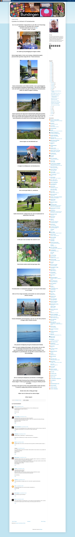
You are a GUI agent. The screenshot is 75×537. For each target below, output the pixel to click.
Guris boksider (52, 177)
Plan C (51, 357)
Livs (51, 311)
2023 (51, 66)
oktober (52, 85)
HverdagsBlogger (53, 174)
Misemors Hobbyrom (53, 301)
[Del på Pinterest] (28, 400)
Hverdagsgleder (53, 250)
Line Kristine (52, 125)
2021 (51, 69)
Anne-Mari (52, 155)
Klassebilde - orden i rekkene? (54, 257)
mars (52, 110)
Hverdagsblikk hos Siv (54, 288)
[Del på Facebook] (27, 400)
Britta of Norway (53, 356)
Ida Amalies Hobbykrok (54, 221)
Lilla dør (51, 130)
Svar (15, 413)
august (52, 88)
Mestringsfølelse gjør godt (54, 180)
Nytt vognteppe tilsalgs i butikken (55, 359)
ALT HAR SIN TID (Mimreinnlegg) (55, 133)
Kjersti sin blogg (53, 237)
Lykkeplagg (52, 239)
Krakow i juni (52, 220)
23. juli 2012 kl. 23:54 (20, 499)
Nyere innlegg (14, 521)
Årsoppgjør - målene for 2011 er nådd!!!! (56, 362)
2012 (51, 81)
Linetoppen (52, 229)
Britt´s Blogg (52, 232)
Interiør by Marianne (53, 351)
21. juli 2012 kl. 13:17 (21, 479)
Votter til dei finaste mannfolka (54, 317)
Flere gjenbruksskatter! (53, 141)
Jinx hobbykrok (53, 380)
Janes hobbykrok (53, 283)
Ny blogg (51, 253)
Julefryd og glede (53, 385)
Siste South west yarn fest (54, 124)
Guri (15, 485)
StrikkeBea (52, 339)
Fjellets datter (17, 457)
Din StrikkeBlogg (53, 255)
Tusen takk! (52, 367)
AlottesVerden (52, 186)
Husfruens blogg (53, 259)
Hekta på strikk (53, 326)
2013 (51, 80)
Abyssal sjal (52, 320)
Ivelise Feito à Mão (53, 189)
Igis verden (52, 371)
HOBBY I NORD (53, 306)
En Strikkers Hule (53, 373)
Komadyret (52, 123)
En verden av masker (54, 348)
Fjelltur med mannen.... (53, 270)
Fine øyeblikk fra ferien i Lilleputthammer (56, 248)
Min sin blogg (52, 366)
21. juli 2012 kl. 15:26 (19, 485)
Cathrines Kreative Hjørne (54, 119)
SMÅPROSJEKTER (54, 99)
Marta (15, 499)
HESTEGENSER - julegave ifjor (54, 151)
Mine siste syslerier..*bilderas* (54, 344)
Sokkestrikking (52, 195)
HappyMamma (52, 343)
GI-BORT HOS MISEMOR (55, 103)
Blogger (41, 529)
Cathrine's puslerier (53, 387)
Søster (51, 175)
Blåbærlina (52, 334)
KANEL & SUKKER (53, 369)
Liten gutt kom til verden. (53, 222)
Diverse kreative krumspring (54, 126)
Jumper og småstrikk (53, 154)
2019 (51, 72)
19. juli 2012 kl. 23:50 (24, 426)
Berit (15, 406)
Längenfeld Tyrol (52, 200)
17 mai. (51, 230)
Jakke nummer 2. (52, 307)
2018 (51, 73)
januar (52, 113)
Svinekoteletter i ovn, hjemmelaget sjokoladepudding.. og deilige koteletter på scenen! (56, 324)
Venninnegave (52, 240)
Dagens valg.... (52, 349)
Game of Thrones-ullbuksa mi (54, 192)
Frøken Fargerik (53, 234)
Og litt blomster (52, 297)
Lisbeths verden (53, 148)
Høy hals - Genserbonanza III (54, 235)
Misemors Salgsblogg (54, 314)
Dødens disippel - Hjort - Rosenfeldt (55, 178)
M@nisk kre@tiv (53, 296)
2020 (51, 70)
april (52, 109)
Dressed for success (53, 273)
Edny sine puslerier (18, 426)
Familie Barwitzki (53, 128)
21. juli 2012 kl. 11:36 (20, 468)
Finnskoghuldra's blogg (54, 267)
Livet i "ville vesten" (53, 179)
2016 (51, 76)
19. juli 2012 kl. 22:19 (23, 416)
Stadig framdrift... (52, 337)
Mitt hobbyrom (52, 210)
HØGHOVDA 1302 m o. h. (55, 98)
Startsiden (28, 521)
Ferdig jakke (52, 332)
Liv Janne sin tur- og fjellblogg (55, 163)
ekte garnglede (52, 272)
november (52, 84)
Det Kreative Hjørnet (53, 202)
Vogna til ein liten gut (53, 354)
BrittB (16, 442)
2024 (51, 65)
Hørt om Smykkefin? (53, 327)
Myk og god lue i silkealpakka (54, 197)
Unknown (16, 479)
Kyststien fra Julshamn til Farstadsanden (55, 96)
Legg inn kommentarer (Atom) (20, 523)
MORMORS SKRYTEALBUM (55, 102)
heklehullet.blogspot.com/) (54, 383)
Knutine (16, 468)
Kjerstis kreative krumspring (55, 208)
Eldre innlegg (43, 521)
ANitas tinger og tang (53, 341)
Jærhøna (51, 353)
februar (52, 112)
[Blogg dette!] (24, 400)
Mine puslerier (52, 216)
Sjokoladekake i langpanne (54, 187)
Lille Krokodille (52, 172)
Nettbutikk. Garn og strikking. (54, 136)
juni (51, 106)
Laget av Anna (52, 376)
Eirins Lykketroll (53, 322)
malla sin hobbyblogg (53, 182)
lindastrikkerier (53, 269)
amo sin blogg (17, 416)
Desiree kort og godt (53, 264)
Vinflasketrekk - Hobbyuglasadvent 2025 (56, 138)
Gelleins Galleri (52, 199)
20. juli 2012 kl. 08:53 (20, 442)
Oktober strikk (52, 217)
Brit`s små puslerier (53, 158)
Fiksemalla (52, 252)
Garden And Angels (53, 214)
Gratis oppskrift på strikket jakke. (55, 243)
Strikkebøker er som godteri (54, 312)
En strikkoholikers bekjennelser (55, 378)
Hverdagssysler (53, 153)
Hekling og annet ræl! (54, 331)
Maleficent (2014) (52, 294)
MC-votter (51, 284)
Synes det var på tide (53, 302)
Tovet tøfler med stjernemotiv (54, 340)
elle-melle (52, 262)
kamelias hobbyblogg (54, 135)
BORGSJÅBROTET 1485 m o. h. (56, 93)
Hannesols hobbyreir (53, 277)
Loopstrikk (51, 156)
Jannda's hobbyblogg (54, 388)
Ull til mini (51, 329)
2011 (51, 115)
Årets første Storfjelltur (53, 265)
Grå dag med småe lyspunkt (54, 159)
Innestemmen (52, 224)
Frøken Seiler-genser (53, 170)
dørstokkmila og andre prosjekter (55, 260)
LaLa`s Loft (52, 364)
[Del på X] (25, 400)
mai (51, 108)
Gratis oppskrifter (53, 319)
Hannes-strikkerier (53, 169)
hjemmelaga (52, 346)
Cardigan (51, 146)
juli (51, 89)
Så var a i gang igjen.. (53, 225)
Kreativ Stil (52, 293)
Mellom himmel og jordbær (54, 140)
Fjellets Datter (52, 336)
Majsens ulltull (52, 291)
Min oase (51, 286)
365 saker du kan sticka (54, 242)
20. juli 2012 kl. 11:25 (21, 448)
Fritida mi (52, 219)
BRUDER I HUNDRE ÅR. (54, 132)
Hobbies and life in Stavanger (55, 150)
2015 (51, 77)
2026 (51, 62)
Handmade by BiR (53, 204)
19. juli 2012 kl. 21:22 (20, 406)
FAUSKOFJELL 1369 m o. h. (55, 94)
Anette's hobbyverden (54, 309)
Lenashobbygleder (53, 184)
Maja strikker (52, 191)
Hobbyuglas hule (53, 137)
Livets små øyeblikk (53, 247)
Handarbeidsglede (53, 145)
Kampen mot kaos (53, 375)
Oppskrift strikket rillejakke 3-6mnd (55, 315)
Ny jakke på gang (52, 289)
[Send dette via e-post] (23, 400)
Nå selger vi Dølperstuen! (54, 281)
